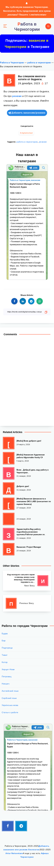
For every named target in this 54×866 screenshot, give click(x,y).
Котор (5, 662)
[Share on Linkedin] (23, 301)
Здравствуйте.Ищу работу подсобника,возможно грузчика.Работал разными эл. (31, 532)
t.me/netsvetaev (37, 14)
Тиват (4, 655)
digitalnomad (27, 133)
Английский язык (10, 691)
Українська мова (10, 705)
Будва (5, 633)
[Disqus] (27, 379)
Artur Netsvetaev (14, 853)
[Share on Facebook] (14, 301)
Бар (4, 640)
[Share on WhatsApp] (39, 301)
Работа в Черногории (12, 62)
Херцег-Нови (8, 669)
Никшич (5, 684)
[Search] (48, 26)
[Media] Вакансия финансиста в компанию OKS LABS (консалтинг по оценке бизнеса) (34, 501)
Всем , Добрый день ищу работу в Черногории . (33, 471)
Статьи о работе (10, 712)
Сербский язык (9, 698)
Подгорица (7, 648)
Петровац (6, 676)
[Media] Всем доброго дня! (29, 441)
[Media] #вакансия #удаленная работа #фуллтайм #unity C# (31, 456)
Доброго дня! (23, 486)
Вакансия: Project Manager (29, 547)
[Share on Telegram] (31, 301)
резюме (17, 96)
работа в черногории (39, 62)
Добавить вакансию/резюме (28, 112)
